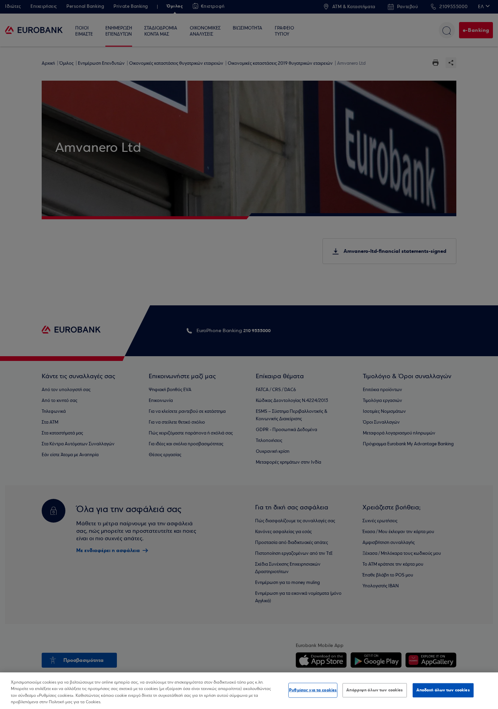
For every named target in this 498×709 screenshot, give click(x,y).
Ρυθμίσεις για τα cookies (313, 690)
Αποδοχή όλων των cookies (443, 690)
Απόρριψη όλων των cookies (374, 690)
